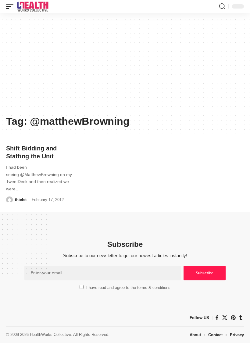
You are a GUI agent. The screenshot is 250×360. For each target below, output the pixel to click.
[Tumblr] (241, 318)
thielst (21, 199)
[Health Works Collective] (32, 6)
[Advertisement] (125, 66)
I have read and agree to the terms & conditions (128, 287)
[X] (225, 318)
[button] (11, 6)
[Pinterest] (233, 318)
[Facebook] (217, 318)
